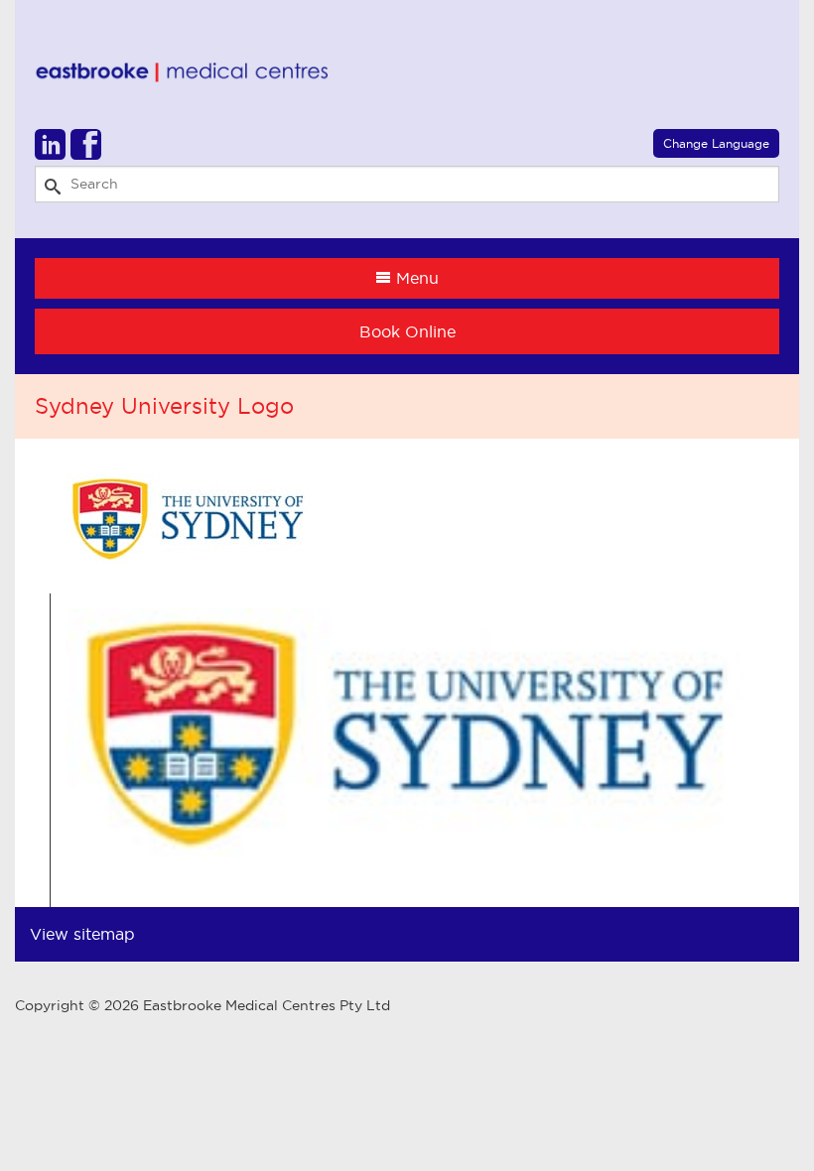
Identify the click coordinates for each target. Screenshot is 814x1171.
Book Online (407, 331)
